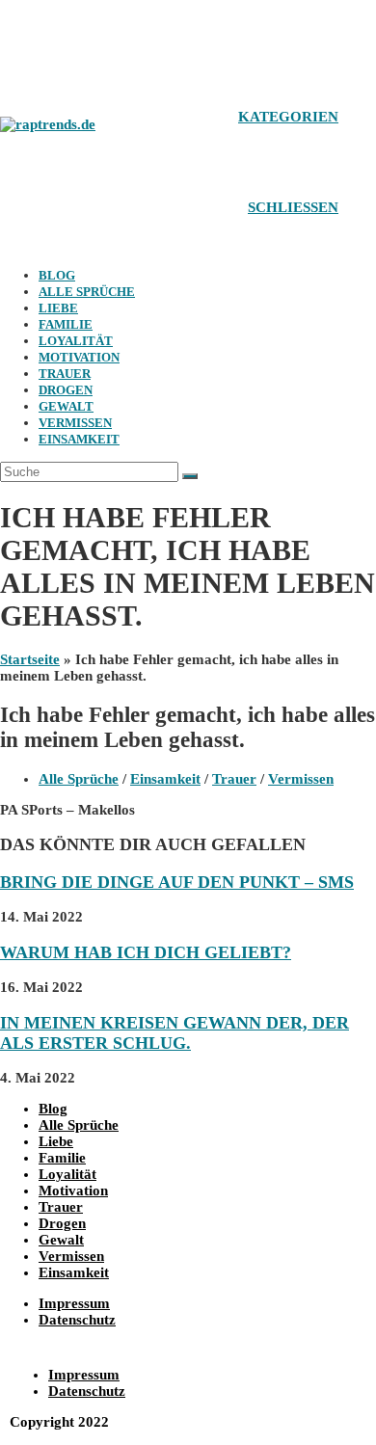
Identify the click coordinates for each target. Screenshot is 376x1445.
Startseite (30, 659)
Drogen (66, 390)
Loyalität (76, 341)
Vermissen (75, 422)
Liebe (58, 308)
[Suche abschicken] (190, 476)
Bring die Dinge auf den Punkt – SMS (177, 882)
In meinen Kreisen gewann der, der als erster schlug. (174, 1033)
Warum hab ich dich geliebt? (145, 952)
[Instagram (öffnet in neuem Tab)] (63, 31)
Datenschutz (77, 1319)
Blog (57, 275)
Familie (66, 324)
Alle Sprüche (87, 291)
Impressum (74, 1303)
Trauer (65, 373)
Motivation (79, 357)
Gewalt (66, 406)
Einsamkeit (79, 439)
